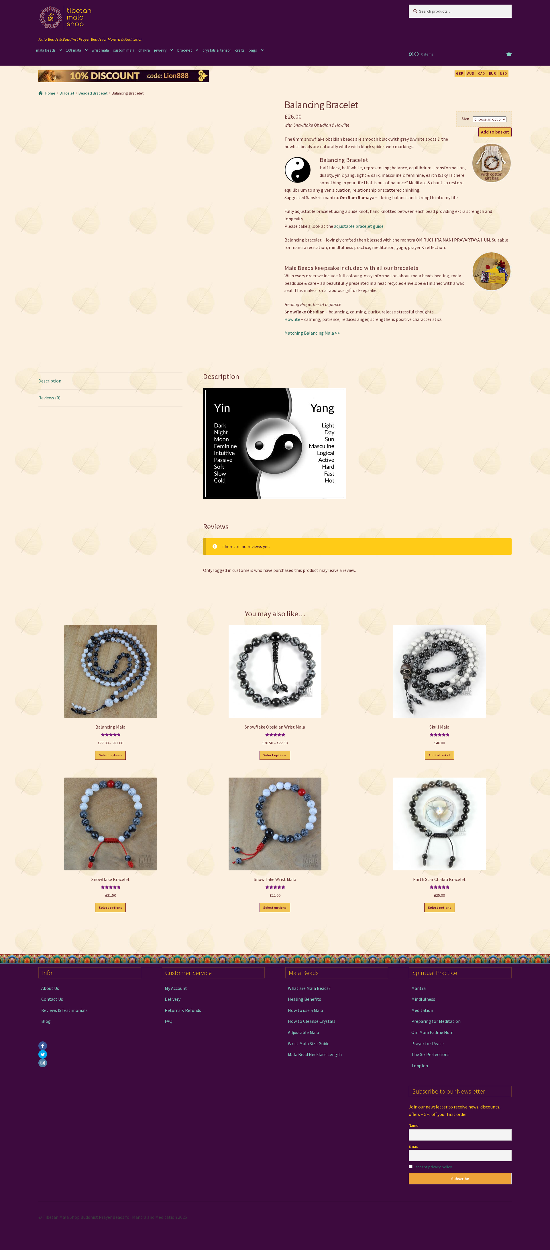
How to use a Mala (305, 1010)
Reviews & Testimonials (64, 1010)
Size (465, 118)
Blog (46, 1021)
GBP (459, 73)
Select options (110, 755)
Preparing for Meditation (436, 1021)
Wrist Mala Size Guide (308, 1043)
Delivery (172, 999)
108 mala (73, 50)
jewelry (160, 50)
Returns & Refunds (183, 1010)
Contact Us (52, 999)
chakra (144, 50)
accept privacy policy (433, 1166)
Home (50, 93)
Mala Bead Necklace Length (315, 1054)
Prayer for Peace (427, 1043)
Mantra (418, 988)
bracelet (184, 50)
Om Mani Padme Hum (432, 1032)
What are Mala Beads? (309, 988)
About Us (50, 988)
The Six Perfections (430, 1054)
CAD (481, 73)
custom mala (123, 50)
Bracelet (67, 93)
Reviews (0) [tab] (49, 398)
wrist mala (100, 50)
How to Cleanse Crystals (311, 1021)
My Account (176, 988)
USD (503, 73)
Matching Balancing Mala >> (312, 333)
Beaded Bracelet (92, 93)
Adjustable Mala (303, 1032)
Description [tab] (49, 381)
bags (253, 50)
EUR (492, 73)
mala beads (46, 50)
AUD (470, 73)
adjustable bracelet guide (359, 226)
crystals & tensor (217, 50)
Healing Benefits (304, 999)
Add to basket (495, 132)
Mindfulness (423, 999)
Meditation (422, 1010)
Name (414, 1125)
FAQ (168, 1021)
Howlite (292, 319)
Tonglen (419, 1065)
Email (413, 1146)
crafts (240, 50)
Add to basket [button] (439, 755)
